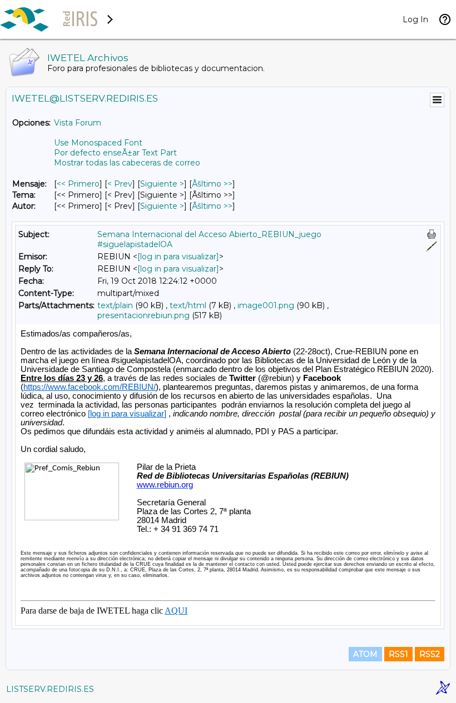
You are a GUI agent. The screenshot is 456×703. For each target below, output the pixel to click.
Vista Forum (77, 123)
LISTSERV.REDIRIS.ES (50, 689)
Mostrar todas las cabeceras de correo (127, 163)
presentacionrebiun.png (143, 315)
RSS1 (398, 654)
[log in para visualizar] (178, 257)
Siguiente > (162, 184)
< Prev (119, 184)
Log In (415, 19)
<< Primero (78, 184)
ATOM (365, 654)
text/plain (115, 305)
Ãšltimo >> (212, 184)
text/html (188, 305)
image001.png (265, 305)
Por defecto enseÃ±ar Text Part (115, 153)
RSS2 (429, 654)
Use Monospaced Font (98, 143)
